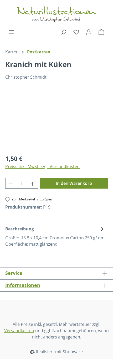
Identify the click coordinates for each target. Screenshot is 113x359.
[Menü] (11, 32)
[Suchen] (63, 32)
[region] (56, 120)
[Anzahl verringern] (10, 183)
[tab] (55, 236)
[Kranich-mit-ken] (56, 120)
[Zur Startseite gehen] (56, 14)
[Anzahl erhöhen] (32, 183)
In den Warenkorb (74, 183)
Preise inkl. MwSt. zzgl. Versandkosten (42, 166)
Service (13, 273)
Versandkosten (19, 330)
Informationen (22, 285)
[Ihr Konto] (89, 32)
